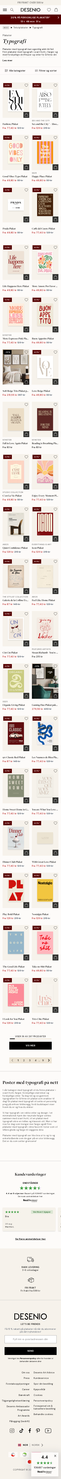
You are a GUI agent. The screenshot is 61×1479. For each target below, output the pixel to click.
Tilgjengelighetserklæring (16, 1400)
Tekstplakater (21, 27)
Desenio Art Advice (44, 1372)
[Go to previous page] (12, 1060)
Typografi (37, 27)
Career (26, 1389)
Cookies (38, 1395)
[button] (44, 1464)
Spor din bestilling (43, 1383)
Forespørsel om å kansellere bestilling (45, 1407)
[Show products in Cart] (56, 10)
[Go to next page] (49, 1060)
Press (27, 1378)
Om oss (26, 1372)
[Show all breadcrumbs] (6, 27)
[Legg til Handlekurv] (26, 115)
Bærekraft (24, 1395)
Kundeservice (41, 1378)
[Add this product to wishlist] (26, 85)
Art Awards (24, 1415)
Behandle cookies (43, 1414)
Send (30, 1350)
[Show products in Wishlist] (49, 10)
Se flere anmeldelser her (30, 1238)
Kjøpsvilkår (40, 1389)
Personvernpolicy (28, 1358)
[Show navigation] (4, 10)
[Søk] (12, 10)
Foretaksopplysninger (18, 1383)
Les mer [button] (8, 60)
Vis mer (30, 1045)
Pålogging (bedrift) (19, 1421)
